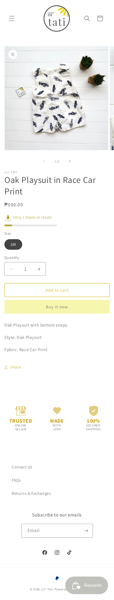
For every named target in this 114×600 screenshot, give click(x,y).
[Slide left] (44, 161)
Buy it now (57, 307)
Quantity (11, 257)
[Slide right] (69, 161)
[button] (11, 18)
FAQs (16, 480)
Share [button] (15, 367)
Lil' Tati (47, 589)
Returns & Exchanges (31, 493)
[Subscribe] (86, 531)
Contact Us (22, 467)
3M (13, 244)
